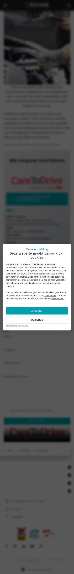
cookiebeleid (50, 295)
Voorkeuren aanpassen (17, 325)
